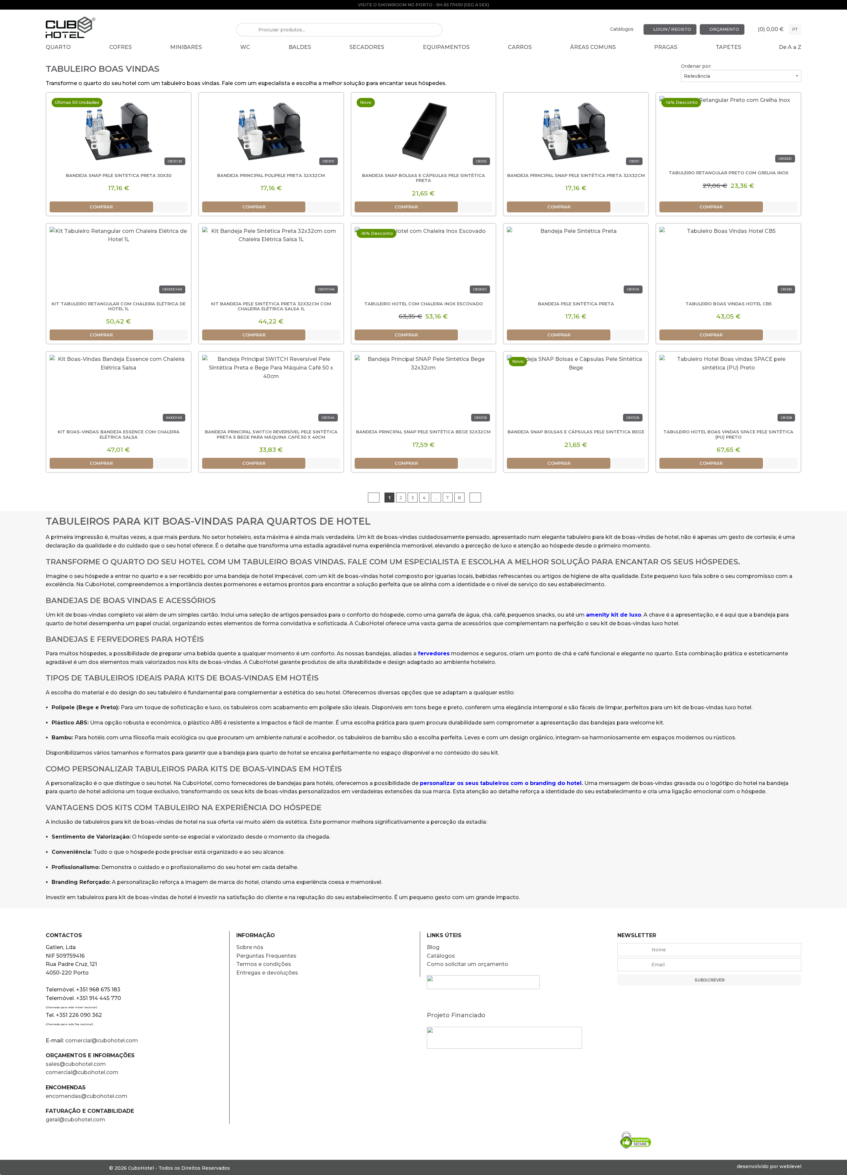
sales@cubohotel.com (76, 1064)
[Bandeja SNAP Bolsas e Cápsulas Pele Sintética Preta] (424, 131)
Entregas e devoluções (267, 973)
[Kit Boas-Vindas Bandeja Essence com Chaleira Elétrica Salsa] (119, 390)
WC (245, 47)
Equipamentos (446, 47)
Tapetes (728, 47)
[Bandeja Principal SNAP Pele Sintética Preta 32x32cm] (576, 131)
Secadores (366, 47)
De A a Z (790, 47)
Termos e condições (263, 964)
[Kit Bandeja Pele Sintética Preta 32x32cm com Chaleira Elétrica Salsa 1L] (271, 262)
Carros (520, 47)
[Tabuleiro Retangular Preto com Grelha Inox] (728, 131)
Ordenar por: (696, 66)
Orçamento (723, 29)
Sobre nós (249, 947)
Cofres (120, 47)
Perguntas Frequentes (266, 956)
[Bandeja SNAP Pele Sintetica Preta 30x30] (119, 131)
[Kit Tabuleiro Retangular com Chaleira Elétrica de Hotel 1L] (119, 262)
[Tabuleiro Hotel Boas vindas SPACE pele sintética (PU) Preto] (728, 390)
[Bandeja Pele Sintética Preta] (576, 262)
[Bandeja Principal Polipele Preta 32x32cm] (271, 131)
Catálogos (622, 29)
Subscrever (709, 980)
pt (795, 29)
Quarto (58, 47)
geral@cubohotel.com (75, 1119)
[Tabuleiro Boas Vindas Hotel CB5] (728, 262)
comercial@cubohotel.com (101, 1040)
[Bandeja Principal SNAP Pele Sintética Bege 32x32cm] (424, 390)
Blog (433, 947)
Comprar (101, 206)
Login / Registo (671, 29)
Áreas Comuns (593, 47)
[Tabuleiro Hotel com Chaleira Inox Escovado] (424, 262)
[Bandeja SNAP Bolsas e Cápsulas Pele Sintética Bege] (576, 390)
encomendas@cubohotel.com (87, 1096)
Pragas (665, 47)
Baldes (300, 47)
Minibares (186, 47)
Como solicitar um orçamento (467, 964)
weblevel (790, 1166)
